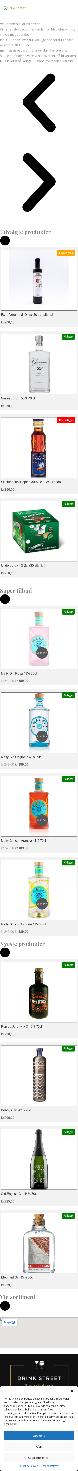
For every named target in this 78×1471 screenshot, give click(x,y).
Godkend (39, 1436)
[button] (72, 1391)
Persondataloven (28, 1466)
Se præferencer (39, 1458)
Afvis (39, 1447)
